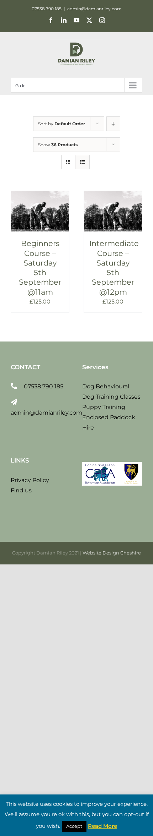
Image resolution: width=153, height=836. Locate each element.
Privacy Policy (30, 480)
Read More (102, 826)
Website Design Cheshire (112, 553)
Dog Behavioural (105, 386)
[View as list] (82, 162)
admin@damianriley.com (94, 8)
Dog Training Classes (111, 396)
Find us (21, 490)
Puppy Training (103, 407)
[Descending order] (113, 123)
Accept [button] (74, 826)
